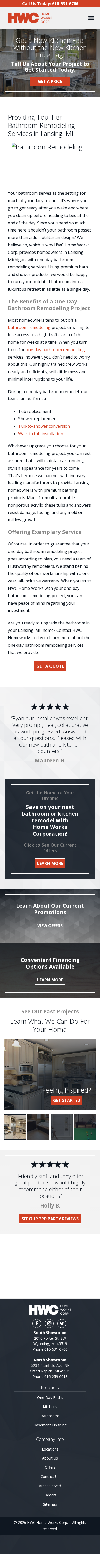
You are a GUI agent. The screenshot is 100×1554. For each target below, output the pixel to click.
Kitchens (50, 1406)
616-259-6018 (55, 1376)
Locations (50, 1449)
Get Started (66, 1100)
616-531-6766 (55, 1349)
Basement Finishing (50, 1425)
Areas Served (50, 1485)
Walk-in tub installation (40, 433)
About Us (50, 1458)
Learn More (50, 863)
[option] (15, 1127)
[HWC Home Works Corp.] (30, 18)
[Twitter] (61, 1323)
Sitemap (50, 1504)
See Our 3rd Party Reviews (50, 1219)
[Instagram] (49, 1323)
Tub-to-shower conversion (44, 426)
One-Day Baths (50, 1397)
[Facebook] (36, 1323)
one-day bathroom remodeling (55, 349)
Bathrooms (50, 1415)
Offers (50, 1467)
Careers (50, 1495)
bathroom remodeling (29, 327)
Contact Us (50, 1476)
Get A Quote (50, 666)
